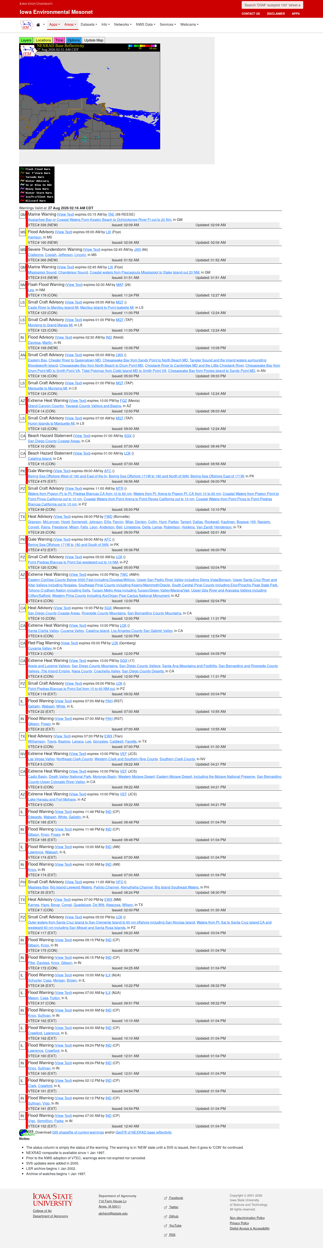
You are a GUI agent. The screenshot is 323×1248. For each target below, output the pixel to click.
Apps (53, 24)
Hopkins (188, 526)
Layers (26, 40)
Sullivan (44, 1015)
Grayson (34, 521)
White (60, 706)
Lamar (157, 526)
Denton (140, 521)
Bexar (55, 904)
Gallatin (34, 706)
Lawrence (35, 851)
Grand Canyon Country (46, 405)
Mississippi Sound (42, 272)
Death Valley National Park (70, 776)
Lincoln (80, 254)
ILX (108, 974)
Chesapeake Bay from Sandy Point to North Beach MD (145, 360)
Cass (47, 980)
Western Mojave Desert (136, 776)
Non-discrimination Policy (247, 1217)
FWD (108, 516)
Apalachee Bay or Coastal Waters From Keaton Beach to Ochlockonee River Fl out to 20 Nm (99, 219)
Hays (45, 904)
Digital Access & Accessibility (250, 1228)
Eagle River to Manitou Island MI (53, 307)
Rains (45, 526)
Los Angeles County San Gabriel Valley (141, 630)
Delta (146, 526)
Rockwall (212, 521)
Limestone (132, 526)
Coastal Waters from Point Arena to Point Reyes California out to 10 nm (139, 498)
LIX (108, 231)
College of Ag (42, 1210)
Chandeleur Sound (73, 272)
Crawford (35, 1032)
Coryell (33, 526)
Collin (152, 521)
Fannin (118, 521)
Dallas (198, 521)
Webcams (188, 24)
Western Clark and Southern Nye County (126, 758)
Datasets (87, 24)
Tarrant (185, 521)
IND (109, 337)
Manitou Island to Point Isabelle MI (107, 307)
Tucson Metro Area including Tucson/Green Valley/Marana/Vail (140, 590)
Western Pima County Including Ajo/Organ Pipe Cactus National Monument (110, 595)
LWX (119, 354)
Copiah (50, 254)
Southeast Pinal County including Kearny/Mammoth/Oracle (124, 584)
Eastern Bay (37, 360)
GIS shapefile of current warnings (78, 1132)
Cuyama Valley (72, 630)
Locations (43, 40)
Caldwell (116, 741)
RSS (171, 1234)
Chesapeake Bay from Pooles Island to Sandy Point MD (211, 370)
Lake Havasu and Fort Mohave (52, 799)
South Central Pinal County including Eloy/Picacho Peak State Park (224, 584)
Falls (84, 526)
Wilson (127, 904)
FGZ (123, 400)
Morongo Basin (104, 776)
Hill (253, 521)
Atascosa (113, 904)
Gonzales (100, 741)
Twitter (173, 1207)
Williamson (36, 741)
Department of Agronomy (50, 1216)
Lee (88, 741)
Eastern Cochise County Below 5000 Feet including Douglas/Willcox (81, 579)
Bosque (243, 521)
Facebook (175, 1198)
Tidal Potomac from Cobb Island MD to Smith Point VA (124, 370)
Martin (47, 342)
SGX (128, 435)
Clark (32, 1085)
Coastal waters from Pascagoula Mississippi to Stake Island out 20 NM (144, 272)
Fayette (131, 741)
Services (166, 24)
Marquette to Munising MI (47, 388)
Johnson (95, 521)
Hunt (163, 521)
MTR (119, 488)
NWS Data (144, 24)
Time (59, 40)
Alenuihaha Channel (137, 887)
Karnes (33, 904)
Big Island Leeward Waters (71, 887)
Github (173, 1216)
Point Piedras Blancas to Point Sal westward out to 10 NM (73, 562)
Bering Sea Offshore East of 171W (217, 476)
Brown (72, 980)
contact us (251, 13)
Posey (46, 723)
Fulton (55, 997)
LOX (127, 453)
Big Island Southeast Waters (177, 887)
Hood (65, 521)
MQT (119, 302)
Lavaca (77, 741)
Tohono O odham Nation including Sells (59, 590)
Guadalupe (82, 904)
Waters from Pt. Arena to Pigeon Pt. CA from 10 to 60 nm (177, 493)
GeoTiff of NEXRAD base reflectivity (143, 1132)
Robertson (172, 526)
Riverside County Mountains (104, 613)
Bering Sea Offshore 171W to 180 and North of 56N (149, 476)
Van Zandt (204, 526)
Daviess (34, 342)
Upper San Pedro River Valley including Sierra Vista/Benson (184, 579)
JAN (137, 249)
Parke (59, 1120)
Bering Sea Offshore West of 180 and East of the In (67, 476)
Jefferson (65, 254)
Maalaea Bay (38, 887)
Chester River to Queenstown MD (75, 360)
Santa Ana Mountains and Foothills (189, 665)
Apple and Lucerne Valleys (49, 665)
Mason (33, 997)
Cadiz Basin (37, 776)
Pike (31, 962)
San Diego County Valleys (139, 665)
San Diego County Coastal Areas (54, 440)
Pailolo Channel (106, 887)
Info (104, 24)
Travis (51, 741)
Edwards (35, 816)
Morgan (59, 980)
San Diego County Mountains (95, 665)
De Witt (98, 904)
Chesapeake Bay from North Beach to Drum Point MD (101, 365)
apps (296, 13)
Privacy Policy (239, 1223)
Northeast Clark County (74, 758)
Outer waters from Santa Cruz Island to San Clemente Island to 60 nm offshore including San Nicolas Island (111, 922)
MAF (120, 284)
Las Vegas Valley (41, 758)
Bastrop (64, 741)
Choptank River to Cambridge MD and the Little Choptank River (194, 365)
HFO (119, 881)
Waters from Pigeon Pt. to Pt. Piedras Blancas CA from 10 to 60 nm (80, 493)
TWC (124, 574)
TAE (111, 214)
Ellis (107, 521)
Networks (121, 24)
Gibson (33, 723)
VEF (123, 753)
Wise (129, 521)
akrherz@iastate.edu (113, 1213)
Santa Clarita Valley (43, 630)
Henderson (223, 526)
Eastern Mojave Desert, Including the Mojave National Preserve (205, 776)
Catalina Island (39, 458)
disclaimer (276, 13)
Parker (173, 521)
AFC (107, 470)
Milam (74, 526)
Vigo (46, 1103)
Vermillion (45, 1120)
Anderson (106, 526)
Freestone (59, 526)
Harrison (34, 237)
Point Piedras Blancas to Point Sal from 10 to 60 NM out (71, 688)
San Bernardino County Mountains (154, 613)
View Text (65, 214)
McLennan (51, 521)
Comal (67, 904)
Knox (45, 834)
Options (74, 40)
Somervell (79, 521)
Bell (119, 526)
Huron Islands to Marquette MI (51, 423)
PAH (109, 700)
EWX (108, 736)
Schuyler (35, 980)
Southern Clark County (177, 758)
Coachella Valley (107, 671)
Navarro (264, 521)
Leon (94, 526)
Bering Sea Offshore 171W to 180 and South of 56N (68, 544)
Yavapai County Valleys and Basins (93, 405)
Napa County (82, 671)
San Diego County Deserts (143, 671)
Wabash (48, 706)
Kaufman (228, 521)
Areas (69, 24)
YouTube (174, 1225)
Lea (31, 289)
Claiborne (35, 254)
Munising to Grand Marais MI (50, 324)
